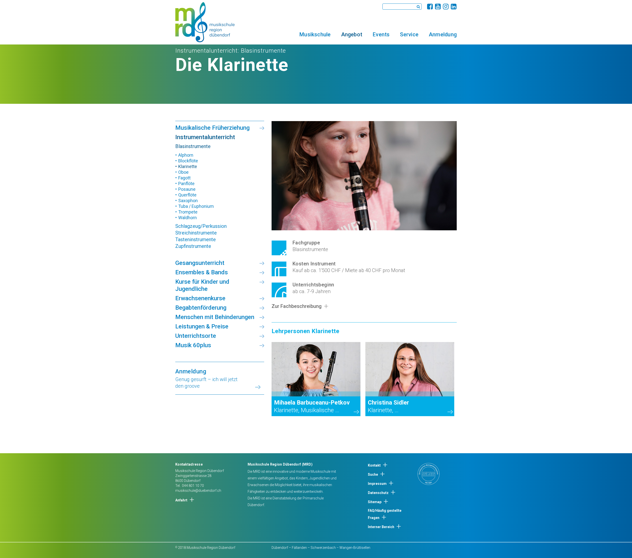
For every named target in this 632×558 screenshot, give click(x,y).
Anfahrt (181, 500)
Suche (373, 474)
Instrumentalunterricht (206, 50)
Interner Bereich (381, 527)
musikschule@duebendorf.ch (198, 491)
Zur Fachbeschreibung (297, 306)
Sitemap (374, 502)
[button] (315, 34)
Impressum (377, 484)
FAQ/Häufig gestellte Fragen (384, 514)
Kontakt (374, 465)
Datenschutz (378, 493)
